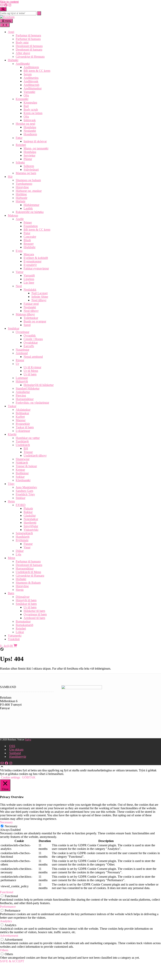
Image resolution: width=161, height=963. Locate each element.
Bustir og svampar (35, 321)
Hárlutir (20, 201)
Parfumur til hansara (28, 39)
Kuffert (20, 416)
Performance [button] (8, 906)
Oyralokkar (31, 342)
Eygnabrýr (30, 265)
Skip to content (9, 1)
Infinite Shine (39, 296)
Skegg (20, 589)
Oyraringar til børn (35, 614)
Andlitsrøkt (23, 63)
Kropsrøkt (22, 99)
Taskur (12, 406)
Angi (11, 32)
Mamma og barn (26, 173)
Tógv (11, 483)
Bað (26, 106)
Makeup (13, 215)
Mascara (29, 254)
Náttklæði (22, 462)
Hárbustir (21, 197)
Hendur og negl (25, 123)
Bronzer (29, 243)
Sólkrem (29, 166)
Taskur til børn (25, 427)
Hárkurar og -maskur (29, 190)
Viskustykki (31, 529)
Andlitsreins (31, 77)
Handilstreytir (17, 756)
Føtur (19, 137)
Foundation (31, 226)
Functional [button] (6, 892)
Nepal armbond (33, 356)
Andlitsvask (31, 81)
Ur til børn (30, 374)
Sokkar (20, 476)
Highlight (29, 247)
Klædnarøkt (23, 480)
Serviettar (29, 155)
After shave (23, 53)
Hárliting (21, 194)
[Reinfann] (7, 17)
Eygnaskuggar (32, 261)
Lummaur (22, 378)
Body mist (22, 42)
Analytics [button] (6, 921)
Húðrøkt (13, 60)
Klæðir (12, 434)
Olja (26, 95)
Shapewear (22, 459)
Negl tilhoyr (38, 300)
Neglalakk (30, 289)
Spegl (27, 325)
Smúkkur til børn (26, 603)
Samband (15, 753)
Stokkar (20, 498)
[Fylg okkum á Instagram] (10, 5)
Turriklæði (22, 441)
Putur (27, 233)
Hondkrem (30, 134)
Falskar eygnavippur (36, 268)
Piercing (21, 395)
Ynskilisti (14, 639)
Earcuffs (29, 346)
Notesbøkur (31, 519)
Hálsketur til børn (34, 611)
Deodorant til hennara (29, 46)
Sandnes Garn (24, 490)
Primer (28, 222)
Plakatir (28, 508)
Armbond (22, 353)
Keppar (20, 469)
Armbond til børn (34, 618)
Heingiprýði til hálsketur (39, 385)
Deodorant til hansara (29, 49)
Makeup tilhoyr (25, 314)
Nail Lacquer (39, 293)
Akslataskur (23, 409)
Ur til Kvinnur (32, 367)
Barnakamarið (24, 625)
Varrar (19, 272)
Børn (11, 593)
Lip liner (29, 282)
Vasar (27, 547)
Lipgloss (29, 279)
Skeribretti (30, 522)
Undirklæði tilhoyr (35, 455)
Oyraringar (22, 332)
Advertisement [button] (9, 935)
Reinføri (21, 145)
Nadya (28, 739)
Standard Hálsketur (27, 388)
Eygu (19, 250)
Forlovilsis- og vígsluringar (32, 402)
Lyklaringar (23, 430)
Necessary (11, 826)
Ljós (18, 554)
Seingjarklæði (24, 533)
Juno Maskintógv (26, 487)
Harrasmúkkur (25, 399)
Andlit (20, 219)
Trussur (28, 452)
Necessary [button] (6, 822)
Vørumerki (14, 635)
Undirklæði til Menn (28, 572)
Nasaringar (22, 349)
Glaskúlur (30, 515)
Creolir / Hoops (33, 339)
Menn (11, 558)
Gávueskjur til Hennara (30, 56)
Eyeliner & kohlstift (36, 257)
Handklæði (22, 536)
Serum (28, 74)
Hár (10, 176)
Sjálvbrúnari (31, 169)
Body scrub (31, 109)
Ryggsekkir (23, 423)
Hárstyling (22, 187)
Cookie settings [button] (10, 777)
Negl (19, 286)
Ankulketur (23, 392)
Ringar (20, 360)
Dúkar (20, 550)
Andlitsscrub (31, 84)
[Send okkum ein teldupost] (2, 5)
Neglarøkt (30, 130)
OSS (12, 746)
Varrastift (29, 275)
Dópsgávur (22, 596)
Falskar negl (31, 303)
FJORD (21, 505)
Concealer (30, 236)
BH (26, 448)
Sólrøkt (20, 162)
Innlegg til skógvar (35, 141)
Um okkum (16, 749)
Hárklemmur (31, 205)
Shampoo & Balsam (28, 582)
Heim (11, 501)
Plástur (28, 159)
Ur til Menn (31, 370)
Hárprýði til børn (26, 600)
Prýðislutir (22, 540)
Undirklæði (23, 445)
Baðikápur (22, 473)
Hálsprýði (22, 381)
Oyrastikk (30, 335)
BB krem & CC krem (37, 70)
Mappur (21, 420)
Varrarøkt (29, 92)
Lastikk (28, 208)
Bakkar (28, 512)
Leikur (20, 632)
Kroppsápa (30, 102)
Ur (17, 363)
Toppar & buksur (26, 466)
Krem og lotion (33, 113)
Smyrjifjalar (31, 526)
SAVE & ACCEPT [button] (12, 961)
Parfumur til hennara (28, 35)
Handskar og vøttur (28, 438)
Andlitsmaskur (33, 88)
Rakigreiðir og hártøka (30, 212)
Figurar (28, 543)
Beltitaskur (22, 413)
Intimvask (30, 120)
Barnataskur (23, 621)
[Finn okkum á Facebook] (6, 5)
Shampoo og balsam (28, 180)
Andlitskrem (31, 67)
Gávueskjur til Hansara (30, 575)
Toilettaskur (31, 317)
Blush (27, 240)
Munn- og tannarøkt (36, 148)
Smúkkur (13, 328)
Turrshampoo (24, 183)
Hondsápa (30, 127)
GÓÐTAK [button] (29, 777)
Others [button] (4, 950)
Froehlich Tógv (25, 494)
